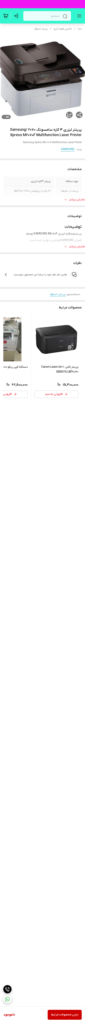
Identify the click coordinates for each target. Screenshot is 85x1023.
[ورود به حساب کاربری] (16, 16)
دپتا (80, 28)
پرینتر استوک (41, 28)
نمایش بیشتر (77, 200)
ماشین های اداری (63, 28)
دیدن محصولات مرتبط (64, 1015)
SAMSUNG (67, 149)
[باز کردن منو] (78, 16)
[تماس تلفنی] (7, 989)
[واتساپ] (7, 999)
